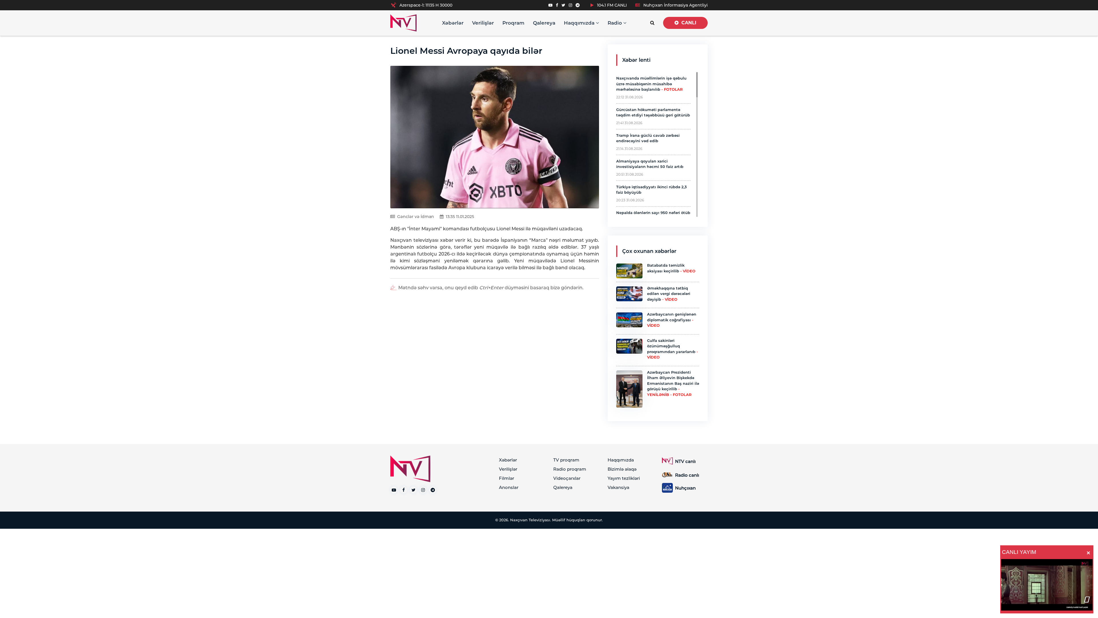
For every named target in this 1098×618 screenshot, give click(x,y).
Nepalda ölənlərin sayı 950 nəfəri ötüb (653, 212)
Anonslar (508, 487)
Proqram (513, 23)
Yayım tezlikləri (624, 478)
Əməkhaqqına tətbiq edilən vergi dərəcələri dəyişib (668, 294)
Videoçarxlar (566, 478)
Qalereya (544, 23)
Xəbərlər (453, 23)
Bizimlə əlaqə (622, 469)
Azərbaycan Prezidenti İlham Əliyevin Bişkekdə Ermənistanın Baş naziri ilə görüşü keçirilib (673, 383)
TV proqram (566, 460)
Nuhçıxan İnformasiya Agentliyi (675, 5)
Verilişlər (483, 23)
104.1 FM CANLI (611, 5)
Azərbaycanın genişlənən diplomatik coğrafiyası (671, 320)
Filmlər (506, 478)
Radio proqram (569, 469)
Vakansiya (618, 487)
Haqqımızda (580, 23)
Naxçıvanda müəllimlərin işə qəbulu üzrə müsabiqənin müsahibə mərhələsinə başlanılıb (651, 84)
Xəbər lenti (636, 60)
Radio (615, 23)
